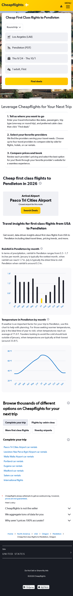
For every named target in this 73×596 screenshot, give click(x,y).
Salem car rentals (12, 475)
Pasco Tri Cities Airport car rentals (20, 447)
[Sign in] (61, 6)
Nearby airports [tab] (43, 430)
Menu (68, 3)
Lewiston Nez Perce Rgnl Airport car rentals (25, 451)
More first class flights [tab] (17, 430)
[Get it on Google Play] (29, 587)
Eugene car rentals (13, 466)
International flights (13, 480)
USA (36, 534)
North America (23, 534)
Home (10, 534)
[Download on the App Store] (43, 587)
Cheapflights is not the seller (21, 508)
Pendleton (57, 534)
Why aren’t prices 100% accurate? (24, 520)
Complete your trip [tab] (15, 422)
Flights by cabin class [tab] (43, 422)
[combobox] (14, 27)
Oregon (45, 534)
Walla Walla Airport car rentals (19, 456)
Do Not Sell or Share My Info (36, 570)
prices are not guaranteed (16, 498)
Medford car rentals (14, 470)
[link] (30, 210)
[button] (36, 37)
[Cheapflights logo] (12, 5)
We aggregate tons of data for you (24, 514)
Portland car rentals (13, 461)
